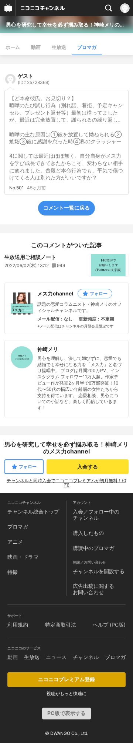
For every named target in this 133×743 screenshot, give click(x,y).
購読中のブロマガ (93, 548)
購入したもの (88, 533)
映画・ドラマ (22, 557)
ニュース (56, 657)
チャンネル (86, 657)
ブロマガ (86, 47)
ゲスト (34, 79)
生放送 (59, 47)
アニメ (15, 542)
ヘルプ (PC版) (109, 624)
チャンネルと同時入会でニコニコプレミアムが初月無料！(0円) (66, 483)
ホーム (13, 47)
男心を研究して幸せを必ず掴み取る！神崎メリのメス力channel (66, 24)
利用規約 (17, 624)
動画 (36, 47)
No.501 (16, 188)
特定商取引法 (60, 624)
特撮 (12, 572)
